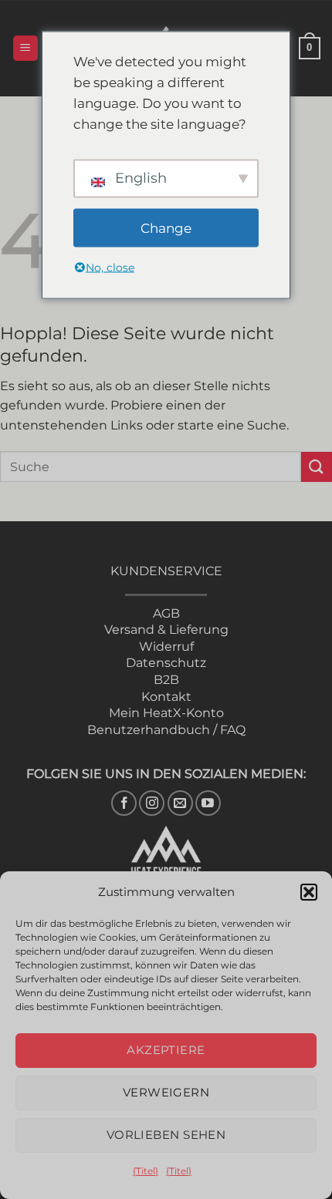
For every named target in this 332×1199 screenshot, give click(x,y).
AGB (166, 613)
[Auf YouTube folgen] (208, 803)
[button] (309, 892)
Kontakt (166, 696)
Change (166, 227)
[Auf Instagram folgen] (151, 803)
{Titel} (145, 1171)
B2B (166, 679)
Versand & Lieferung (166, 629)
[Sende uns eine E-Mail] (180, 803)
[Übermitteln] (316, 467)
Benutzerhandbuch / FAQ (166, 729)
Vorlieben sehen (166, 1134)
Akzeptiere (166, 1049)
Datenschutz (166, 662)
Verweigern (166, 1092)
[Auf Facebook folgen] (124, 803)
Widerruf (166, 646)
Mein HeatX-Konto (166, 713)
